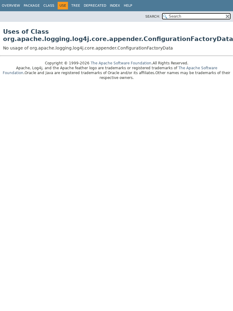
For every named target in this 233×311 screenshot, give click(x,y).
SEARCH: (152, 17)
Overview (11, 6)
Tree (75, 6)
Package (32, 6)
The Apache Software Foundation (121, 63)
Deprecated (95, 6)
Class (48, 6)
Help (128, 6)
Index (115, 6)
